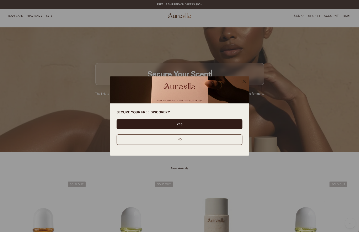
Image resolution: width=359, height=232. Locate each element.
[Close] (244, 81)
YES (179, 124)
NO (180, 139)
